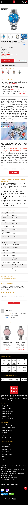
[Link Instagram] (9, 499)
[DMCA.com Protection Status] (11, 495)
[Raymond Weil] (19, 371)
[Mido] (3, 371)
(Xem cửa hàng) (13, 83)
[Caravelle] (25, 367)
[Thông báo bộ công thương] (4, 495)
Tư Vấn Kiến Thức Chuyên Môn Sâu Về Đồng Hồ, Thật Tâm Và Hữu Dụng (15, 204)
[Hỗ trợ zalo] (2, 490)
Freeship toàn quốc (6, 64)
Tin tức (3, 435)
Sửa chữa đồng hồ (6, 444)
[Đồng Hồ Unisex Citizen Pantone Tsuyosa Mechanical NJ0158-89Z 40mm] (19, 72)
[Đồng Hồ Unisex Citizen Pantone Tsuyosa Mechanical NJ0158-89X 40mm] (8, 72)
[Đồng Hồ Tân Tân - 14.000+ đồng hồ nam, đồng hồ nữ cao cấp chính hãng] (14, 2)
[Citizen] (3, 360)
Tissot (16, 484)
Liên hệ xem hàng (21, 60)
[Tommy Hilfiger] (19, 364)
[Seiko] (25, 371)
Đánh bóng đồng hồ (7, 454)
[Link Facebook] (2, 499)
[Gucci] (14, 371)
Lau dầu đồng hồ (6, 451)
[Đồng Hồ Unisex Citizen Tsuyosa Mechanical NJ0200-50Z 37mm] (20, 339)
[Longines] (19, 360)
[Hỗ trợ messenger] (7, 490)
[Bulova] (14, 360)
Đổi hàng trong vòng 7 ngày (8, 65)
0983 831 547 (7, 479)
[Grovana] (19, 367)
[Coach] (25, 364)
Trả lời (6, 317)
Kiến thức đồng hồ (6, 437)
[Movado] (8, 360)
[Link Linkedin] (15, 499)
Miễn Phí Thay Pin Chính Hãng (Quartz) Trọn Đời (14, 201)
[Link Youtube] (5, 499)
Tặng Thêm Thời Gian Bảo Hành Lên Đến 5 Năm (14, 197)
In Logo (3, 459)
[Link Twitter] (12, 499)
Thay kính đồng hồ (6, 449)
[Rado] (3, 367)
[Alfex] (14, 367)
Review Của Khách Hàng (8, 427)
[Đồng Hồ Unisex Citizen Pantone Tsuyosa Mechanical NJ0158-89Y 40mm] (13, 72)
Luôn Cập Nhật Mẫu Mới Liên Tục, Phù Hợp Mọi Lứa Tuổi (14, 187)
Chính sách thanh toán (7, 411)
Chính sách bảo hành (7, 408)
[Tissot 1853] (25, 360)
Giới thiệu (4, 432)
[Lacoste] (14, 364)
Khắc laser (4, 457)
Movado (7, 484)
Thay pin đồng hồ (6, 446)
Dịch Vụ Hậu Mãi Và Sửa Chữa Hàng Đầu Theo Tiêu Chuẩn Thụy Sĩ (14, 184)
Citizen (2, 484)
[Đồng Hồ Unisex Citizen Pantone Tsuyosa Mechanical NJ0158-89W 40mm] (2, 72)
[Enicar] (8, 371)
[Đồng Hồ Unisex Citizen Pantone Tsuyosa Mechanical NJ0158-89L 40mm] (14, 32)
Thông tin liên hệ (6, 406)
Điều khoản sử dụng (7, 425)
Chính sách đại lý (6, 416)
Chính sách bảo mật (7, 430)
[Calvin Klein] (8, 367)
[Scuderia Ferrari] (8, 364)
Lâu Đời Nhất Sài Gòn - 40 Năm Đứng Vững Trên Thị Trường (14, 194)
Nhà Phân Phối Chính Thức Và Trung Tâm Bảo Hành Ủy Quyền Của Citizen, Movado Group (15, 190)
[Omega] (3, 364)
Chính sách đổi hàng (7, 413)
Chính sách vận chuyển (8, 418)
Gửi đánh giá (14, 302)
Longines (12, 484)
